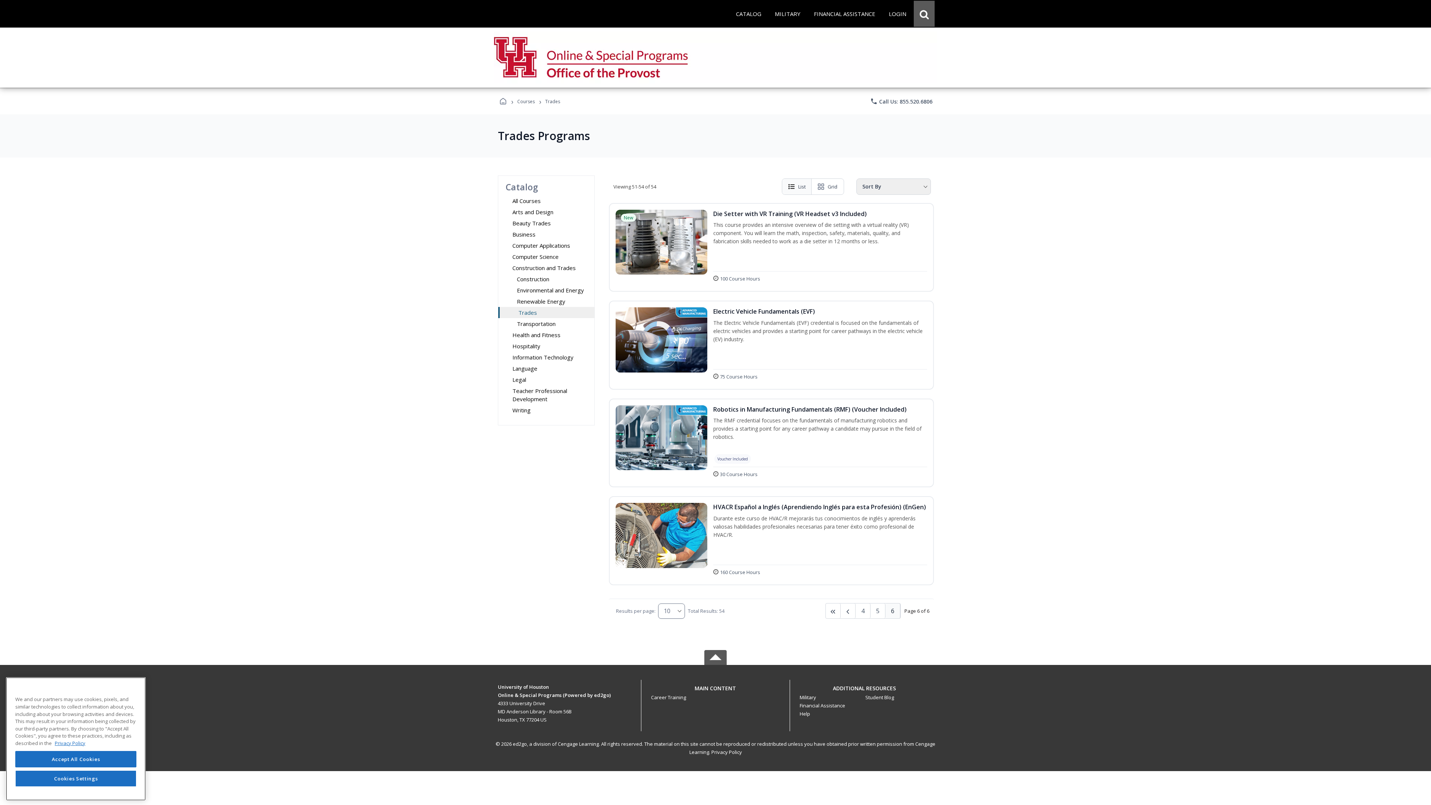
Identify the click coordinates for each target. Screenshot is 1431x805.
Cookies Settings (76, 778)
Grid (832, 186)
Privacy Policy (726, 752)
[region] (76, 739)
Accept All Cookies (76, 759)
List (802, 186)
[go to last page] (833, 610)
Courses (526, 101)
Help (805, 713)
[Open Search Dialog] (924, 14)
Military (808, 697)
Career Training (668, 697)
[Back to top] (715, 692)
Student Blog (879, 697)
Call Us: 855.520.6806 (901, 101)
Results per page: (636, 611)
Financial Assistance (822, 705)
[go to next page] (848, 610)
